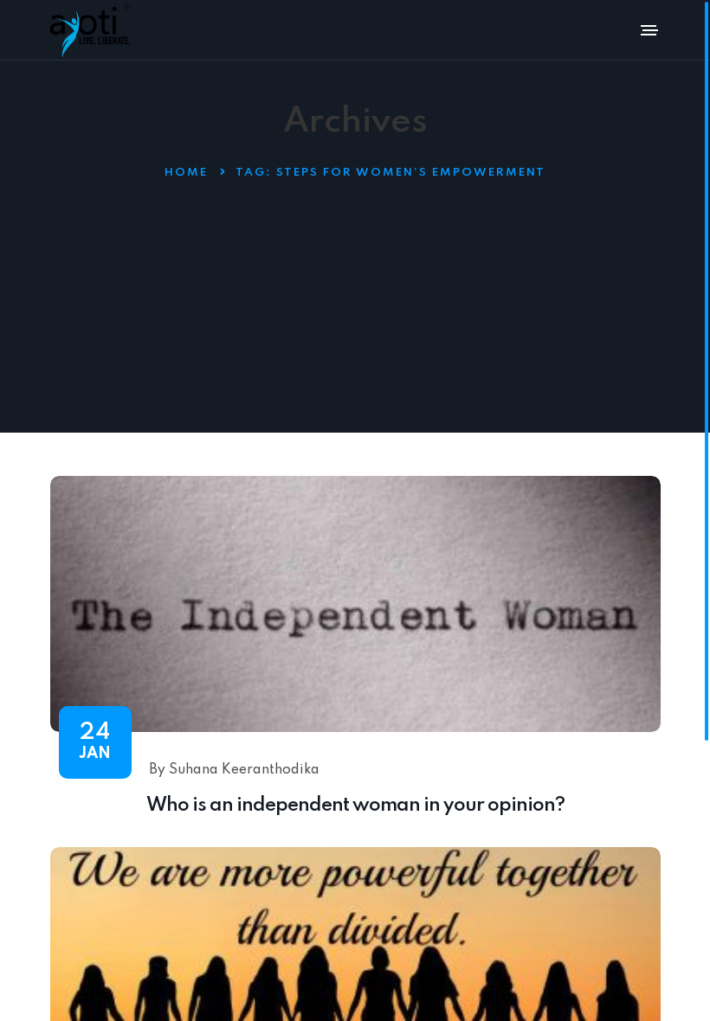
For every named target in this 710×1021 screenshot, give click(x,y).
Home (186, 172)
